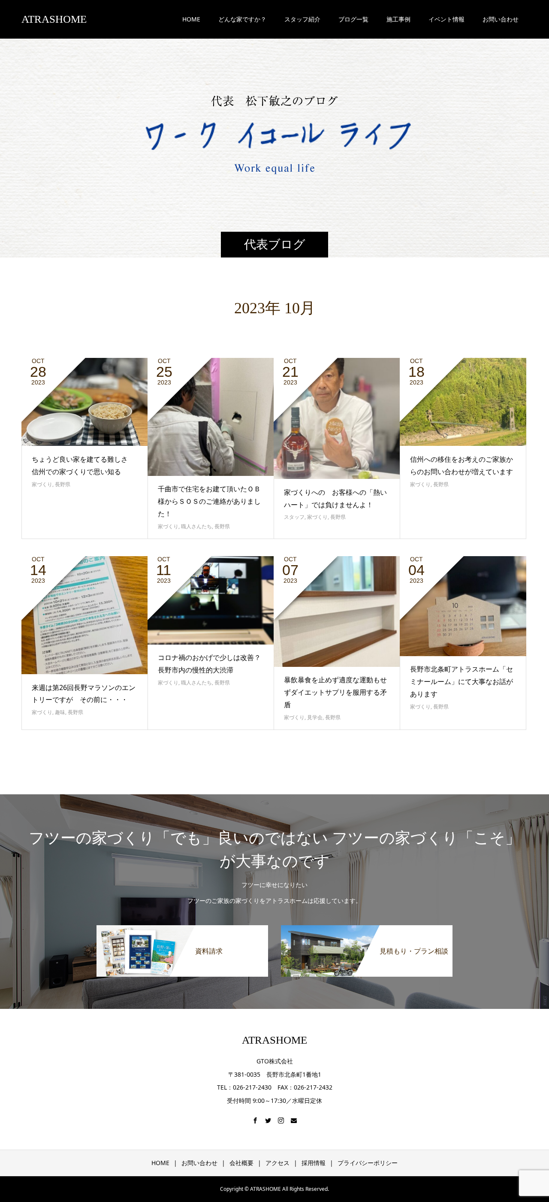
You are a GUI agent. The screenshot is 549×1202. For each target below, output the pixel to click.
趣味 (60, 712)
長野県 (62, 484)
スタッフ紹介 (302, 19)
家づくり (42, 484)
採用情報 (314, 1163)
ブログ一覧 (353, 19)
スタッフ (294, 517)
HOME (191, 19)
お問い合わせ (199, 1163)
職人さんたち (196, 526)
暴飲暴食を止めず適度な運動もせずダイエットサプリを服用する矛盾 (335, 692)
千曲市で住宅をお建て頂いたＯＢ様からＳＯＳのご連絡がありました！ (209, 501)
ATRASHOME (54, 19)
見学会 (315, 717)
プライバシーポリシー (368, 1163)
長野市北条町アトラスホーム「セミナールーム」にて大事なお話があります (461, 681)
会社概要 (241, 1163)
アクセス (277, 1163)
